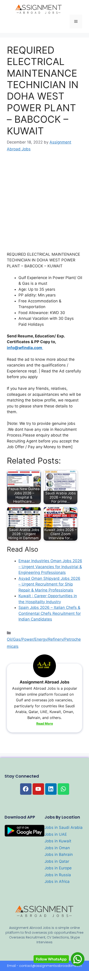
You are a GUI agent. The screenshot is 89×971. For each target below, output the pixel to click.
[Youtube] (38, 789)
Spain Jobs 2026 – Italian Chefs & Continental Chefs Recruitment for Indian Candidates (49, 613)
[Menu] (76, 21)
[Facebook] (25, 789)
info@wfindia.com (25, 347)
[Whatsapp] (63, 789)
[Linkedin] (51, 789)
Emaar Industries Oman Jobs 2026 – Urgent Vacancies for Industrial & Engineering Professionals (50, 567)
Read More (44, 723)
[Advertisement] (44, 205)
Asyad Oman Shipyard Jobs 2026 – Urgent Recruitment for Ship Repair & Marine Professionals (49, 584)
